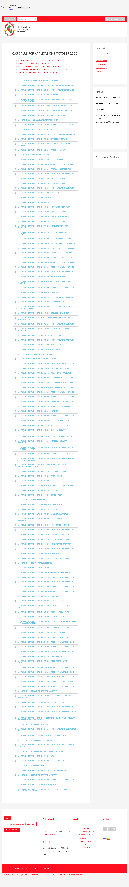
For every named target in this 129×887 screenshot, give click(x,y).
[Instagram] (14, 19)
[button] (115, 19)
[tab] (45, 80)
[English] (105, 838)
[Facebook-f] (6, 19)
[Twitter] (10, 19)
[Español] (108, 838)
